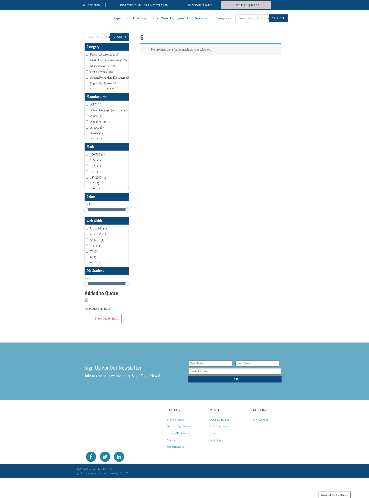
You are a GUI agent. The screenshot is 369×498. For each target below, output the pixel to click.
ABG (95, 104)
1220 (95, 166)
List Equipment (246, 5)
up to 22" (98, 234)
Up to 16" (98, 228)
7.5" (95, 245)
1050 (95, 160)
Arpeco (97, 127)
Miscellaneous (102, 66)
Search (278, 18)
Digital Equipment (104, 83)
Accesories (173, 440)
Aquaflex (98, 121)
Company (223, 18)
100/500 (97, 154)
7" (93, 251)
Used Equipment (220, 419)
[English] (285, 5)
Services (202, 18)
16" (94, 183)
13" (94, 171)
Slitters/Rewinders (178, 433)
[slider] (85, 209)
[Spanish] (279, 5)
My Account (260, 419)
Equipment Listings (130, 18)
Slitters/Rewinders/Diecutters (110, 77)
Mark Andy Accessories (108, 60)
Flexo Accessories (104, 54)
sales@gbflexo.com (200, 4)
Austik (96, 133)
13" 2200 (98, 177)
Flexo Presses (101, 71)
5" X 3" (97, 240)
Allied (96, 116)
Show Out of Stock (106, 318)
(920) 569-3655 (90, 4)
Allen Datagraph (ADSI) (107, 110)
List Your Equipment (170, 18)
